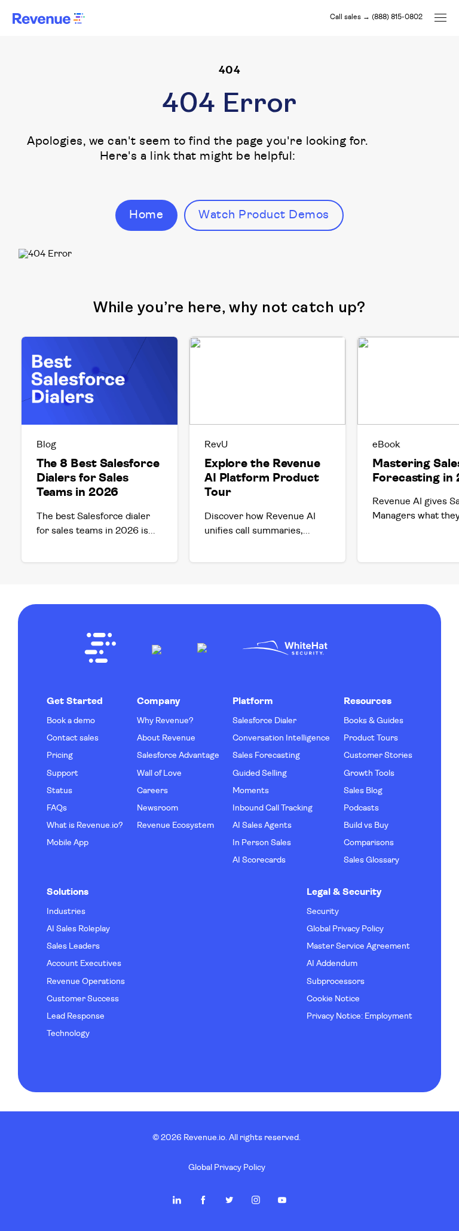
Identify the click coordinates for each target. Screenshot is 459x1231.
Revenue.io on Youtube (282, 1200)
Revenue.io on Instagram (256, 1200)
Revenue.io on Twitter (229, 1200)
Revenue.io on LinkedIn (177, 1200)
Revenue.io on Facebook (203, 1200)
